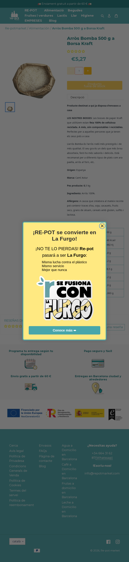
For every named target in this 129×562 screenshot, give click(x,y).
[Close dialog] (102, 226)
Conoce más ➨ (64, 330)
